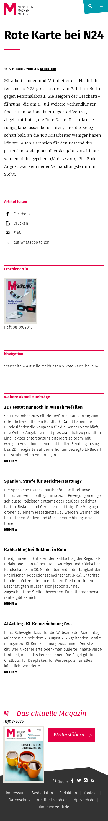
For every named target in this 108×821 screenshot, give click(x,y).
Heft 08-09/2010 (18, 327)
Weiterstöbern (69, 734)
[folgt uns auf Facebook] (72, 780)
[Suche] (54, 780)
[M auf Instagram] (85, 780)
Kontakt (90, 793)
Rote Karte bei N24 (81, 366)
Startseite (13, 366)
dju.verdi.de (84, 800)
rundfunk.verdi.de (52, 800)
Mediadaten (42, 793)
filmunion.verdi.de (53, 807)
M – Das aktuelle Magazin (44, 713)
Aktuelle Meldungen (43, 366)
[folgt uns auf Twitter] (79, 780)
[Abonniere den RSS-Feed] (92, 780)
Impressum (15, 793)
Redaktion (48, 69)
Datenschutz (19, 800)
